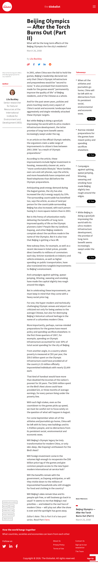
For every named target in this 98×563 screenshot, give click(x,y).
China (12, 506)
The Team (79, 551)
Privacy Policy (58, 544)
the (52, 6)
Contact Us (79, 541)
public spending (8, 515)
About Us (57, 541)
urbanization (7, 519)
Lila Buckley (36, 58)
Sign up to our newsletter (81, 546)
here (47, 519)
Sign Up (90, 558)
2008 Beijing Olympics (10, 502)
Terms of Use (58, 548)
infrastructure (8, 510)
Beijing (5, 506)
